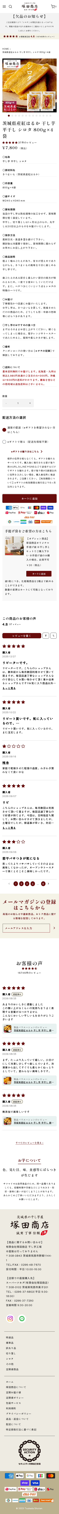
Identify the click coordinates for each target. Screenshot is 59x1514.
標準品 (10, 1342)
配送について (13, 1424)
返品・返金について (17, 1419)
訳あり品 (11, 1348)
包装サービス (13, 1403)
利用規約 (11, 1408)
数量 (4, 396)
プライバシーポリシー (18, 1413)
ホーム (10, 1381)
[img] (29, 968)
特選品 (10, 1337)
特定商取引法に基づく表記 (21, 1429)
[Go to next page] (49, 884)
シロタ (10, 1358)
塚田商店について (16, 1387)
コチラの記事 (42, 350)
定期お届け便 (13, 1392)
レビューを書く (21, 636)
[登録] (54, 928)
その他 (10, 1364)
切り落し (11, 1353)
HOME (5, 48)
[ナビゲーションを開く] (4, 6)
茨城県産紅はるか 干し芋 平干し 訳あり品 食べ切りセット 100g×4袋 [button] (34, 1082)
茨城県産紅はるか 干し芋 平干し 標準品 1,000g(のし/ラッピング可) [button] (34, 1030)
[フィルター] (45, 636)
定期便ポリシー (15, 1397)
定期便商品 (12, 1369)
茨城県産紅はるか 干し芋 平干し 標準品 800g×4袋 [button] (34, 1122)
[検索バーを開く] (11, 6)
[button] (29, 85)
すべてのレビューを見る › (30, 1142)
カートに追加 (29, 498)
